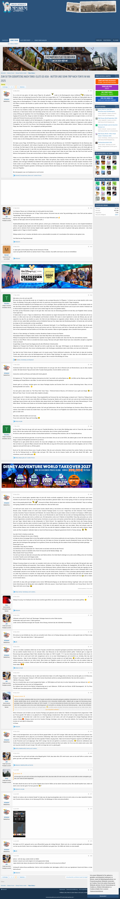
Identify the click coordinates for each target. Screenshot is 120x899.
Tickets (107, 87)
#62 (91, 208)
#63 (91, 246)
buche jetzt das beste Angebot (107, 99)
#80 (91, 855)
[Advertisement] (60, 26)
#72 (91, 672)
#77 (91, 794)
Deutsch (4, 889)
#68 (91, 596)
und (18, 421)
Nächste (22, 87)
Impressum (62, 889)
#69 (91, 615)
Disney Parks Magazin (41, 40)
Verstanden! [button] (103, 896)
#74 (91, 731)
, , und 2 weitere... (26, 748)
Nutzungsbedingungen (84, 889)
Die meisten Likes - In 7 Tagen (104, 179)
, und (25, 359)
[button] (26, 40)
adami (116, 214)
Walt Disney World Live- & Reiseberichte (108, 131)
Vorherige (5, 87)
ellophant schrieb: (18, 696)
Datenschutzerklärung (72, 889)
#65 (91, 364)
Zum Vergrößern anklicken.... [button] (52, 709)
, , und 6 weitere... (25, 592)
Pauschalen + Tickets (107, 93)
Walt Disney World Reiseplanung (106, 122)
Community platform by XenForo (59, 897)
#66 (91, 426)
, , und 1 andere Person (28, 175)
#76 (91, 770)
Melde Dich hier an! (60, 60)
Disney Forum (14, 40)
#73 (91, 692)
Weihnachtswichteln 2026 (105, 142)
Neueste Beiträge (100, 106)
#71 (91, 646)
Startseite (5, 40)
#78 (91, 808)
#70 (91, 632)
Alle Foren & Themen (13, 44)
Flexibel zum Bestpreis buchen (107, 81)
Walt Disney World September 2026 (107, 118)
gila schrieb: (17, 773)
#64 (91, 295)
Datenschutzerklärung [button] (96, 891)
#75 (91, 753)
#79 (91, 841)
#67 (91, 494)
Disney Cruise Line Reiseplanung (106, 115)
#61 (91, 90)
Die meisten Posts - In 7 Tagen (104, 153)
